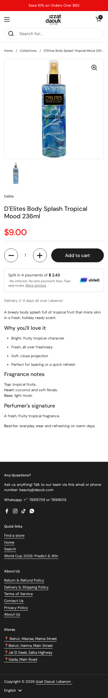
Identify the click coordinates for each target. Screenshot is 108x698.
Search (10, 549)
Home (8, 51)
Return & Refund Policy (24, 580)
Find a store (14, 535)
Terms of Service (18, 593)
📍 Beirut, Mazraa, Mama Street (30, 638)
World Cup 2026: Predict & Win (31, 556)
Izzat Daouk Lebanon (54, 681)
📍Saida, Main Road (20, 659)
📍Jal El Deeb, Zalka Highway (28, 652)
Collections (28, 51)
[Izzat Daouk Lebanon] (54, 19)
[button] (98, 19)
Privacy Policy (16, 607)
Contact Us (14, 600)
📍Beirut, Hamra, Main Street (28, 645)
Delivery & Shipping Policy (26, 587)
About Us (12, 614)
